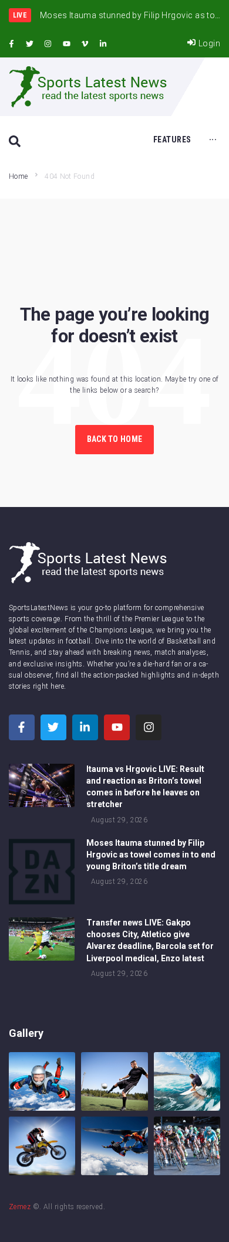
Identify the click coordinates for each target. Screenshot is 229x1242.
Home (18, 176)
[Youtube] (66, 44)
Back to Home (114, 439)
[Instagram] (48, 44)
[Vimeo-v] (85, 44)
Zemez (20, 1207)
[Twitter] (29, 44)
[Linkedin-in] (103, 44)
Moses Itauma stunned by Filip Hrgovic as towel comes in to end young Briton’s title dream (150, 854)
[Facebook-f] (11, 44)
